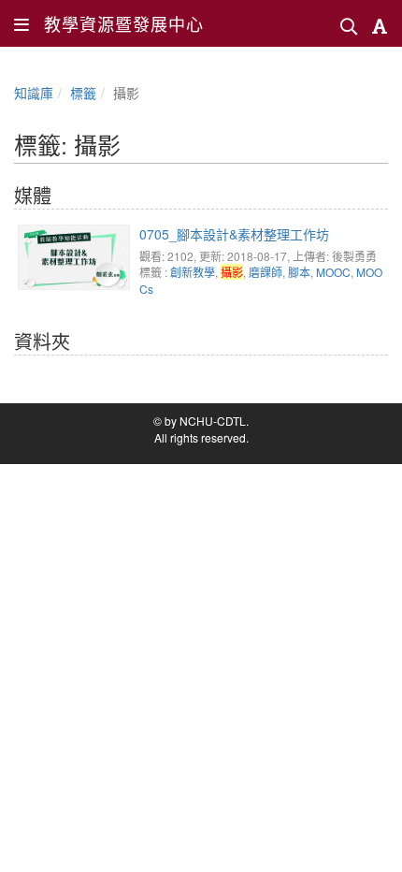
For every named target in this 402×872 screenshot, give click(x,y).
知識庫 (33, 92)
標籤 (83, 92)
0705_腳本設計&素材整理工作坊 (234, 234)
